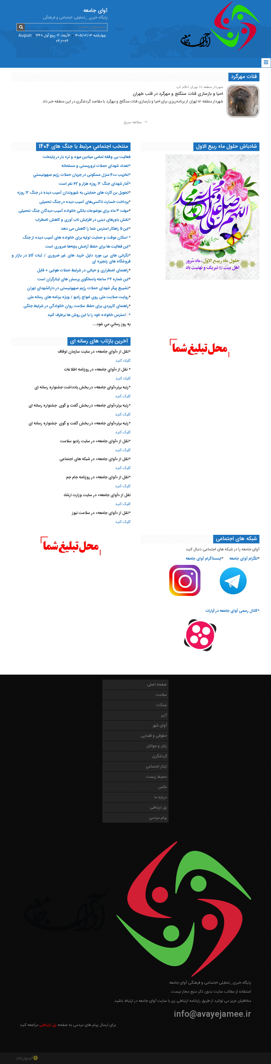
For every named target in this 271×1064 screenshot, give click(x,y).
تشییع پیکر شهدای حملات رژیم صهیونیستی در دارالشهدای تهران (78, 288)
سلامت (161, 694)
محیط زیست (156, 776)
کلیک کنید (123, 396)
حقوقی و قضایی (154, 735)
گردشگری (159, 756)
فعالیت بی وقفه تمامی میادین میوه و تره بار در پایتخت (87, 157)
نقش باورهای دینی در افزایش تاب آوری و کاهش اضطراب (82, 220)
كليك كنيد (123, 360)
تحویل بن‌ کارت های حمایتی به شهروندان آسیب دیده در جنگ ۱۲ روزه (73, 192)
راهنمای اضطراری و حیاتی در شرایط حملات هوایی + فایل (83, 270)
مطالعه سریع (133, 123)
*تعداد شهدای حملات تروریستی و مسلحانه (96, 166)
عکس (162, 787)
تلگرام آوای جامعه (243, 558)
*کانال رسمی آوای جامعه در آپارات (232, 611)
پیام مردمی (158, 817)
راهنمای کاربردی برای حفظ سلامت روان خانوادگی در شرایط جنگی (76, 306)
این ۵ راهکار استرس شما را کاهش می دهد (95, 228)
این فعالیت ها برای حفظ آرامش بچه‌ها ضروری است (87, 246)
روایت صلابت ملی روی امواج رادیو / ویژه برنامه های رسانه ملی (78, 297)
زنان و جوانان (156, 746)
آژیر (164, 715)
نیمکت (161, 705)
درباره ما (160, 797)
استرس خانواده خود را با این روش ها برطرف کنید (87, 315)
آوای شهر (160, 725)
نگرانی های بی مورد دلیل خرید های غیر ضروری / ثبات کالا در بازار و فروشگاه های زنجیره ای (71, 258)
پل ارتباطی (158, 807)
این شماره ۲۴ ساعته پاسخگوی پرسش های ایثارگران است (83, 279)
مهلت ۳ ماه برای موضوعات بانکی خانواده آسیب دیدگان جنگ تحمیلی (74, 211)
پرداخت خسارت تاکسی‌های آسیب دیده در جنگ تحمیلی (84, 202)
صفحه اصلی (157, 684)
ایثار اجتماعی (156, 766)
